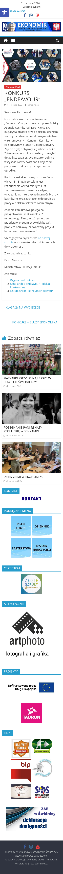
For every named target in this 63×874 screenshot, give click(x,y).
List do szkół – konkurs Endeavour (31, 291)
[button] (4, 12)
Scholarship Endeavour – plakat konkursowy (30, 285)
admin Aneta (33, 104)
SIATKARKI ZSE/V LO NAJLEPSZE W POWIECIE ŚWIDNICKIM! (27, 380)
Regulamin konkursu (23, 280)
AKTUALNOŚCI (13, 86)
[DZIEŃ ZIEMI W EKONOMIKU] (31, 444)
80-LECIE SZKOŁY (16, 10)
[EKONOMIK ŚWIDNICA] (5, 40)
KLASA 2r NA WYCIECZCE (21, 307)
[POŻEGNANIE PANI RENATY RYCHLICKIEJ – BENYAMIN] (31, 395)
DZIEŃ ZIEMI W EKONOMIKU (24, 477)
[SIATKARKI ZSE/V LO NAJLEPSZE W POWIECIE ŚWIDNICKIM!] (31, 346)
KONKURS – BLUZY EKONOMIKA (36, 322)
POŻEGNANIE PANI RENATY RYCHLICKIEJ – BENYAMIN (23, 429)
